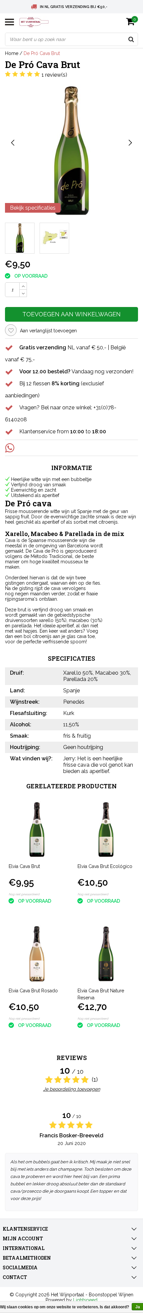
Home (11, 53)
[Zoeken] (131, 39)
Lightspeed (85, 1300)
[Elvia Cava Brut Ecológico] (106, 829)
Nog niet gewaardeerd (24, 894)
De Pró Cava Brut (42, 53)
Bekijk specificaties (33, 208)
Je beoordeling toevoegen (71, 1089)
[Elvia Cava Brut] (37, 829)
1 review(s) (54, 75)
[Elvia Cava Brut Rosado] (37, 954)
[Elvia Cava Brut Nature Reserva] (106, 954)
